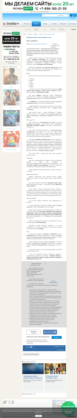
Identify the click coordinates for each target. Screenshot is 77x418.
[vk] (55, 332)
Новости (36, 23)
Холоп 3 (14, 105)
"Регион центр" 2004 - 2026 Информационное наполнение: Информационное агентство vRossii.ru (63, 401)
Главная (24, 34)
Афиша (45, 23)
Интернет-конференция (61, 29)
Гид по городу (72, 23)
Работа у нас (27, 23)
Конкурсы (54, 23)
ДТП (45, 29)
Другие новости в (48, 332)
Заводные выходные (36, 29)
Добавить (56, 337)
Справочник (63, 23)
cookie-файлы (19, 409)
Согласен (38, 415)
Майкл (15, 84)
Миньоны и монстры (12, 147)
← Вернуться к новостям (33, 332)
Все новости (28, 29)
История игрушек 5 (13, 126)
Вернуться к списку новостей (31, 354)
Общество (53, 29)
